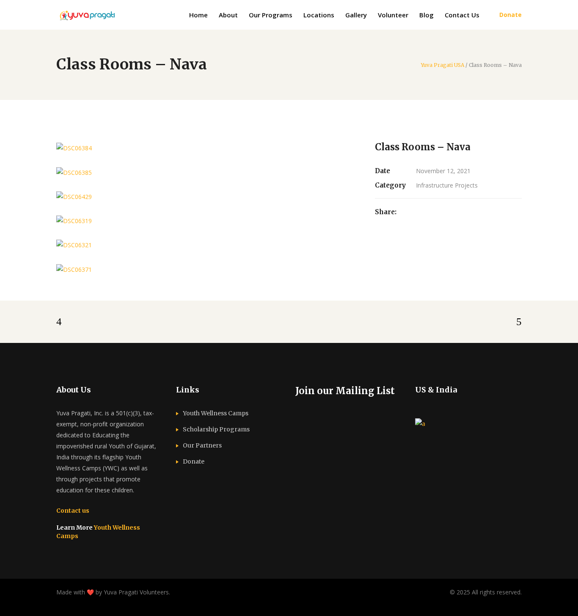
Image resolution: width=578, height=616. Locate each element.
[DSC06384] (207, 148)
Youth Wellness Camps (215, 413)
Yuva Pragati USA (442, 65)
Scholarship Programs (216, 429)
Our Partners (202, 445)
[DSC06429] (207, 196)
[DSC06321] (207, 245)
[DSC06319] (207, 221)
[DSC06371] (207, 269)
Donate (193, 461)
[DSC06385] (207, 172)
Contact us (72, 510)
